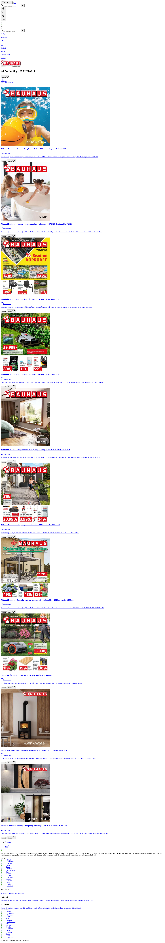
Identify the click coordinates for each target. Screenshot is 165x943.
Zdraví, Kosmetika (45, 900)
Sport (52, 900)
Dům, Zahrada (28, 900)
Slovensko (10, 886)
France (8, 867)
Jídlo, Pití (21, 900)
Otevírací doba (19, 893)
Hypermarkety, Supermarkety (10, 900)
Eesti (8, 865)
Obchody (12, 893)
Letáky (3, 81)
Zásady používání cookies (36, 908)
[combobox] (12, 6)
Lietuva (8, 874)
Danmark (10, 863)
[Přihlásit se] (1, 22)
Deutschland (10, 861)
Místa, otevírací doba (7, 82)
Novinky (3, 908)
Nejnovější (4, 893)
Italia (7, 872)
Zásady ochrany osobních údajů (19, 908)
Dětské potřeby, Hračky (67, 900)
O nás (8, 908)
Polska (8, 879)
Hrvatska (9, 868)
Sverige (9, 884)
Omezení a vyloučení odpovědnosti (65, 908)
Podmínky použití (49, 908)
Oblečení (57, 900)
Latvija (8, 875)
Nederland (9, 877)
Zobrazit (4, 161)
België (9, 860)
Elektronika (36, 900)
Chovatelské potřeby (80, 900)
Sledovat (10, 161)
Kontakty (79, 908)
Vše (2, 79)
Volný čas (90, 900)
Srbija (8, 882)
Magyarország (11, 870)
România (9, 880)
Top (8, 893)
